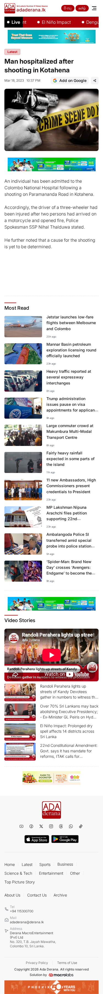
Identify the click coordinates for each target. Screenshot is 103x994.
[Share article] (95, 80)
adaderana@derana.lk (27, 922)
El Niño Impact (49, 22)
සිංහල (68, 8)
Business (65, 864)
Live (16, 22)
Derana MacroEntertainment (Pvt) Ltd (33, 939)
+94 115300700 (21, 911)
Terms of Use (67, 963)
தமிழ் (82, 8)
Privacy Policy (37, 963)
